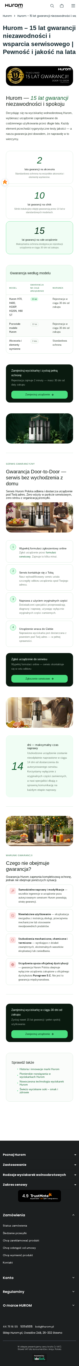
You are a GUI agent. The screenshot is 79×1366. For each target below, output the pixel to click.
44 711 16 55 (10, 1326)
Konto (8, 1277)
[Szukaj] (52, 6)
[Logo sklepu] (14, 6)
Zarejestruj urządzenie (37, 394)
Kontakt (8, 1262)
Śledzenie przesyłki (15, 1233)
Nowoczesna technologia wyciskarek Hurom (42, 1083)
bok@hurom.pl (44, 1326)
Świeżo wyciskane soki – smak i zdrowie (39, 1091)
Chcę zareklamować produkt (21, 1240)
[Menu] (73, 6)
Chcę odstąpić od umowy (19, 1248)
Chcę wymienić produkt (18, 1255)
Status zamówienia (15, 1225)
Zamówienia (14, 1215)
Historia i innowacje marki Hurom (39, 1069)
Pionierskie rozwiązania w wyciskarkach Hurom (35, 1075)
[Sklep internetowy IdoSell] (39, 1357)
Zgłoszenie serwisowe (38, 678)
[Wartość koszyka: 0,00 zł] (62, 6)
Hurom (7, 16)
